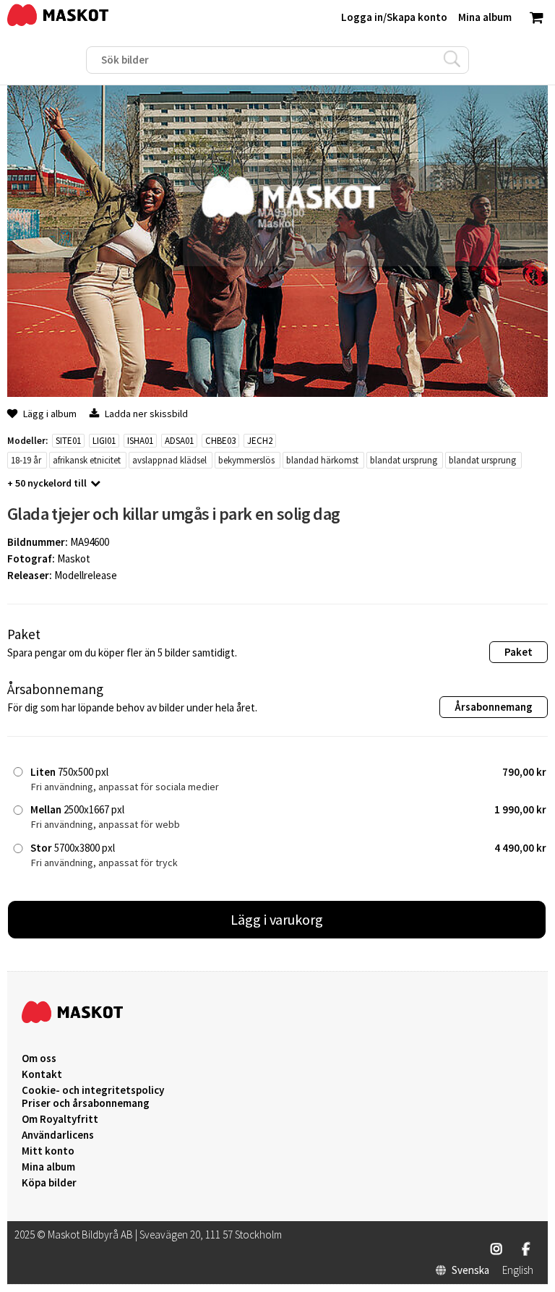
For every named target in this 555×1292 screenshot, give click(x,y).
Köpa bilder (49, 1182)
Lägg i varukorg (277, 919)
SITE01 (68, 441)
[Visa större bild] (277, 393)
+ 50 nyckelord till (47, 482)
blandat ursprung (403, 460)
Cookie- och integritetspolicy (93, 1090)
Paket (518, 652)
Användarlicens (58, 1135)
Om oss (39, 1058)
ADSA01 (179, 441)
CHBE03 (220, 441)
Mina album (48, 1166)
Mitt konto (48, 1151)
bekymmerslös (246, 460)
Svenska (470, 1270)
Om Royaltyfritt (60, 1119)
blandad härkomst (322, 460)
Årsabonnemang (494, 707)
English (517, 1270)
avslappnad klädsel (169, 460)
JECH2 (259, 441)
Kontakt (42, 1074)
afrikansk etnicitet (87, 460)
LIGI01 (104, 441)
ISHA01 (140, 441)
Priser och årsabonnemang (86, 1103)
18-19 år (26, 460)
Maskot (73, 558)
